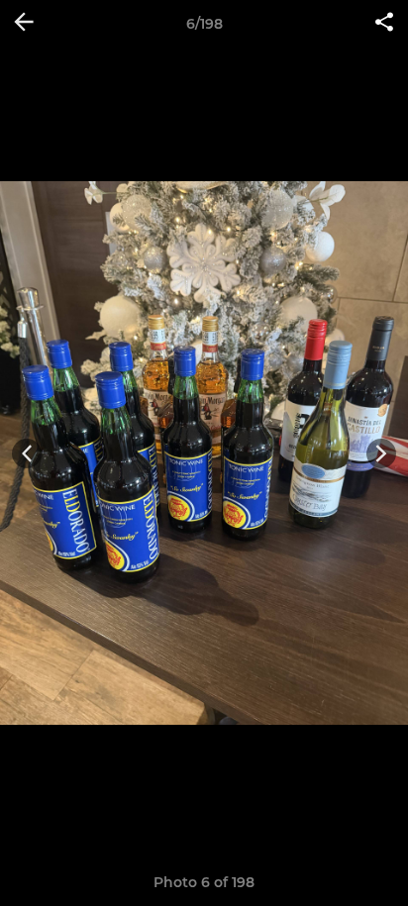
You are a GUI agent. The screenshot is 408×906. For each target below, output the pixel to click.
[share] (384, 24)
